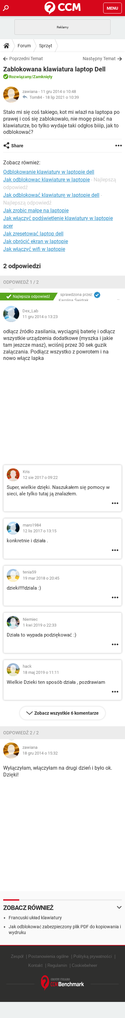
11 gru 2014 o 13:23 (40, 316)
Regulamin (57, 965)
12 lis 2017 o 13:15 (39, 530)
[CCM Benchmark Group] (63, 983)
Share (17, 145)
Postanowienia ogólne (48, 956)
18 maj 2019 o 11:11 (41, 672)
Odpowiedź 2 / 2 (21, 732)
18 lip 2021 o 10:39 (62, 97)
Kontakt (35, 965)
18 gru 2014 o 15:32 (40, 753)
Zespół (17, 956)
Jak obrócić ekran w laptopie (35, 241)
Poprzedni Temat (26, 58)
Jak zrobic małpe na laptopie (36, 210)
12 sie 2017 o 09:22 (40, 477)
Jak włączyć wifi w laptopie (34, 249)
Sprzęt (45, 45)
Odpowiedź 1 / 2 (21, 282)
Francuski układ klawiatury (35, 917)
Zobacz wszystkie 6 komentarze (66, 713)
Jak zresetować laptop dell (33, 234)
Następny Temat (99, 58)
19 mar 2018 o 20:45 (41, 578)
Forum (24, 45)
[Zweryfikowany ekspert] (97, 295)
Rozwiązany (20, 76)
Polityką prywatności (92, 956)
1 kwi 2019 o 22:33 (39, 625)
